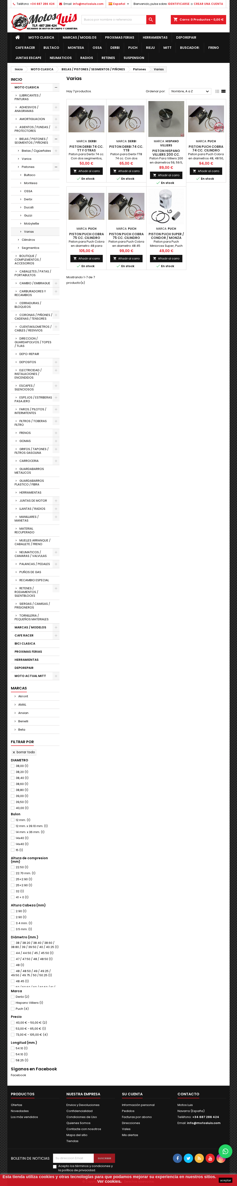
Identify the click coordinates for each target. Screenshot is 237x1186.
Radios (86, 58)
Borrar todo (23, 752)
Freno (213, 47)
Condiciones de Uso (81, 1117)
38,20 (22, 772)
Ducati (29, 207)
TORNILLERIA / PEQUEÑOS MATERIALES (32, 617)
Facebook (18, 1075)
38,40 (22, 778)
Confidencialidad (79, 1111)
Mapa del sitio (76, 1135)
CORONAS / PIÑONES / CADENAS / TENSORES (33, 317)
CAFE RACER (25, 47)
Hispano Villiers (29, 1003)
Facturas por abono (137, 1117)
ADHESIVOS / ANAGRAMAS (26, 109)
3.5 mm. (24, 929)
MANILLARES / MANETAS (27, 519)
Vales (126, 1129)
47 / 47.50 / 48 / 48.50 (34, 959)
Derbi (115, 47)
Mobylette (31, 223)
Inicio (16, 79)
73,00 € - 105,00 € (32, 1034)
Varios (26, 159)
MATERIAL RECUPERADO (24, 530)
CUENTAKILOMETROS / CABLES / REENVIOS (33, 328)
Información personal (138, 1105)
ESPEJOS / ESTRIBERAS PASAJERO (33, 399)
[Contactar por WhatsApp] (225, 1151)
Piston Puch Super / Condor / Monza (166, 236)
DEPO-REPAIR (29, 354)
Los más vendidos (24, 1117)
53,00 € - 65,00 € (31, 1028)
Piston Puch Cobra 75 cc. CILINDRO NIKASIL (126, 238)
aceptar (225, 1180)
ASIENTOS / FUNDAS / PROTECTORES (32, 129)
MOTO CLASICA (41, 37)
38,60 (22, 784)
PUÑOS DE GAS (30, 572)
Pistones (28, 167)
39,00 (22, 796)
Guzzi (28, 215)
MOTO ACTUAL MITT (30, 676)
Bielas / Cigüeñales (36, 150)
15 (19, 850)
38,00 (22, 766)
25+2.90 (24, 879)
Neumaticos (61, 58)
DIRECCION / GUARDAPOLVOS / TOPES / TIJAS (33, 342)
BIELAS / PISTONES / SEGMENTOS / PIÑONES (31, 141)
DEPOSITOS (27, 362)
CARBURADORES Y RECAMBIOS (30, 293)
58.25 (22, 1060)
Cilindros (28, 240)
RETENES (108, 58)
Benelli (23, 721)
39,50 (22, 802)
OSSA (97, 47)
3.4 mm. (24, 923)
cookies (46, 1176)
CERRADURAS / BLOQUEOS (28, 305)
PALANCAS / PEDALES (34, 564)
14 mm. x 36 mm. (30, 832)
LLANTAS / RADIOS (32, 509)
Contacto (188, 1094)
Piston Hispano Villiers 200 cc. (166, 152)
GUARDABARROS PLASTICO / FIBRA (29, 483)
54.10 (22, 1048)
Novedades (20, 1111)
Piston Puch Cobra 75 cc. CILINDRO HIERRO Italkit (86, 238)
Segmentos (30, 248)
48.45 (22, 981)
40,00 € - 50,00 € (31, 1022)
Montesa (76, 47)
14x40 (22, 838)
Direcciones (131, 1123)
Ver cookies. (109, 1181)
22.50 (22, 867)
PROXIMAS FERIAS (119, 37)
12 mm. (23, 820)
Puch (132, 47)
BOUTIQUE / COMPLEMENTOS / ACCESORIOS (28, 260)
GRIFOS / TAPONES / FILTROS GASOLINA (32, 451)
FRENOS (25, 433)
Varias (29, 231)
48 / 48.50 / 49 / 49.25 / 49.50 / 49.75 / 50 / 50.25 (31, 973)
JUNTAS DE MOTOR (33, 500)
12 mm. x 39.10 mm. (32, 826)
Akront (23, 696)
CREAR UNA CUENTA (208, 4)
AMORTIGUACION (32, 119)
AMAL (22, 704)
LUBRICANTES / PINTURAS (28, 97)
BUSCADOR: (190, 47)
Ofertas (16, 1105)
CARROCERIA (29, 461)
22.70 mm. (25, 873)
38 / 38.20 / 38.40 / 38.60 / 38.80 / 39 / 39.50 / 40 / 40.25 (35, 945)
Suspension (134, 58)
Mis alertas (130, 1135)
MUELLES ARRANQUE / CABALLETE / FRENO (32, 542)
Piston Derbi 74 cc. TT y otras (86, 148)
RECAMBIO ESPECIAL (34, 580)
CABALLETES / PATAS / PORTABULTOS (33, 273)
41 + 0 (22, 897)
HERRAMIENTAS (155, 37)
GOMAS (25, 441)
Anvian (23, 713)
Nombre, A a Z (191, 91)
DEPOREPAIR (186, 37)
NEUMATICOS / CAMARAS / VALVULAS (31, 554)
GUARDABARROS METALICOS (29, 471)
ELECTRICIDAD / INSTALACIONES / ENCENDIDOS (28, 374)
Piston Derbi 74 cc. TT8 (126, 148)
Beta (21, 729)
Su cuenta (132, 1094)
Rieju (150, 47)
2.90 (21, 911)
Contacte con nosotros (83, 1129)
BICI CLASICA (25, 643)
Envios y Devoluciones (83, 1105)
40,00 (22, 808)
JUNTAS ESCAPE (28, 58)
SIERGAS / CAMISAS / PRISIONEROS (32, 606)
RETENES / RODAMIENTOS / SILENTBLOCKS (26, 592)
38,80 (22, 790)
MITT (167, 47)
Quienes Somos (78, 1123)
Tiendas (72, 1141)
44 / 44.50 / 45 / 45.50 (34, 953)
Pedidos (128, 1111)
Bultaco (51, 47)
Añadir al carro (86, 171)
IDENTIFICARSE (179, 4)
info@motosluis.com (88, 4)
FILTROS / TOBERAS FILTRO (31, 423)
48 (20, 965)
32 (20, 891)
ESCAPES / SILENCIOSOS (25, 387)
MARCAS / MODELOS (80, 37)
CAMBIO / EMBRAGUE (34, 283)
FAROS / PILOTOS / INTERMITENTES (30, 411)
